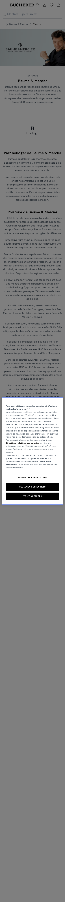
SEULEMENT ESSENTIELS (32, 487)
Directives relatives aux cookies (22, 443)
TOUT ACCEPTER (32, 496)
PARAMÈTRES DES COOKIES (32, 477)
